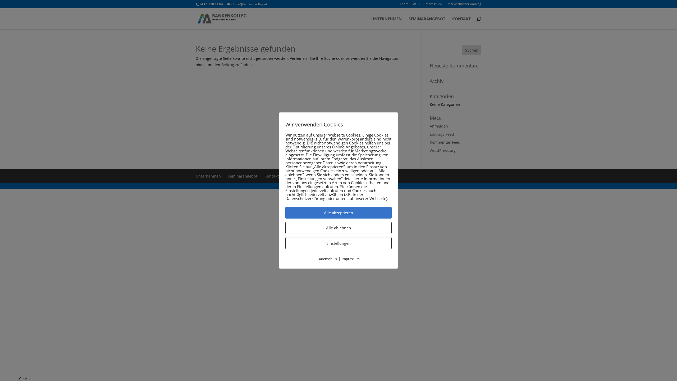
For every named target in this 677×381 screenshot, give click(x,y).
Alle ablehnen (338, 227)
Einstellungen (338, 243)
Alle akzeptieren (338, 212)
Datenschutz (327, 258)
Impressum (351, 258)
